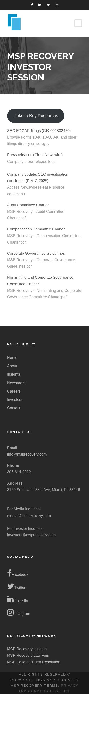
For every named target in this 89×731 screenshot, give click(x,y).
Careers (14, 391)
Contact (13, 408)
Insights (13, 374)
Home (12, 358)
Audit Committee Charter (28, 205)
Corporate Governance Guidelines (36, 253)
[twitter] (48, 5)
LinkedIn (21, 601)
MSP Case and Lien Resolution (33, 662)
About (12, 366)
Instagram (22, 614)
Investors (14, 400)
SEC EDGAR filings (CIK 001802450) (39, 131)
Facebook (19, 574)
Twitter (19, 588)
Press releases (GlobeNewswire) (35, 155)
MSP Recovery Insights (27, 649)
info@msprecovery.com (27, 454)
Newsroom (16, 383)
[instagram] (57, 5)
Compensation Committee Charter (36, 229)
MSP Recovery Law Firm (28, 655)
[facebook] (32, 5)
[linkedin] (39, 5)
